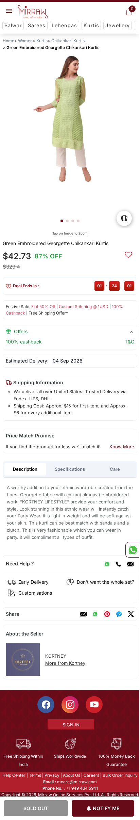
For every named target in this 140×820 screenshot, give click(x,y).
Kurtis (91, 25)
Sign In (70, 724)
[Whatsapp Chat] (132, 550)
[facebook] (119, 614)
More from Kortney (65, 663)
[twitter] (130, 614)
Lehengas (64, 25)
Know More (121, 446)
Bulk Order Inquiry (119, 775)
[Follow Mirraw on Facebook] (45, 704)
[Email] (130, 563)
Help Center (13, 775)
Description (25, 469)
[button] (61, 221)
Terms (35, 775)
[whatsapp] (95, 614)
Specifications (70, 469)
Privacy (51, 775)
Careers (91, 775)
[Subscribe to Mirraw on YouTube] (93, 704)
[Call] (118, 563)
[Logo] (33, 12)
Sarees (37, 25)
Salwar (13, 25)
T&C (129, 341)
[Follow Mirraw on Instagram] (69, 704)
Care (115, 469)
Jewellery (117, 25)
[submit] (128, 254)
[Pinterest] (107, 614)
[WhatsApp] (107, 563)
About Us (71, 775)
